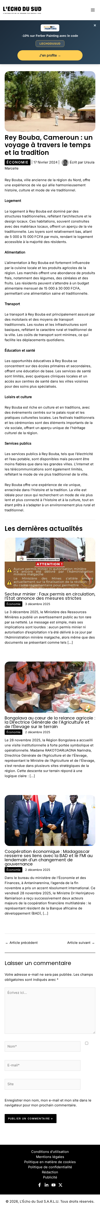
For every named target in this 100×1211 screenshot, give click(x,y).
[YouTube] (53, 1185)
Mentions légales (50, 1157)
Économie (18, 162)
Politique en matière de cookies (50, 1162)
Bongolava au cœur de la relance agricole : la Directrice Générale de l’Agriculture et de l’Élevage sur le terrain (50, 722)
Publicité (50, 1177)
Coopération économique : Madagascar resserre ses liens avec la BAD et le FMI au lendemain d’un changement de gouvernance (49, 857)
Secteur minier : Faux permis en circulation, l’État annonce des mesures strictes (50, 596)
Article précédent (21, 943)
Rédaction (50, 1172)
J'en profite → (50, 55)
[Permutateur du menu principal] (93, 10)
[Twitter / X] (60, 1185)
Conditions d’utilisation (50, 1152)
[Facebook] (39, 1185)
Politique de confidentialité (50, 1167)
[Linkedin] (46, 1185)
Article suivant (81, 943)
